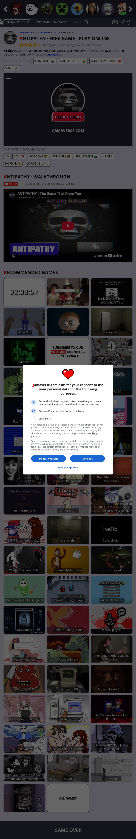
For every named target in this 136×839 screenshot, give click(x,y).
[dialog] (68, 419)
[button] (68, 418)
